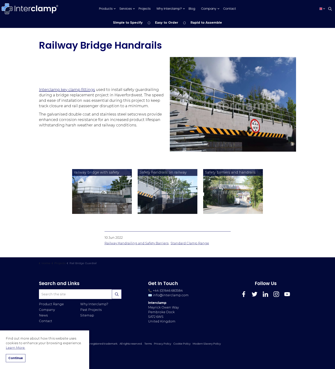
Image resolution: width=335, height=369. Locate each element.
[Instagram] (276, 294)
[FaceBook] (244, 294)
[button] (233, 104)
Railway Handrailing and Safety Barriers (136, 243)
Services (125, 8)
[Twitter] (254, 294)
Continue (15, 358)
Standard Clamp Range (190, 243)
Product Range (51, 304)
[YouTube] (287, 294)
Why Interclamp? (169, 8)
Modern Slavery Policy (207, 343)
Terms (148, 343)
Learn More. (15, 348)
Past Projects (91, 310)
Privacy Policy (162, 343)
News (43, 315)
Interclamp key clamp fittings (67, 89)
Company (208, 8)
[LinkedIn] (265, 294)
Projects (145, 8)
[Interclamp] (30, 9)
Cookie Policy (182, 343)
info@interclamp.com (171, 295)
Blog (192, 8)
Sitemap (87, 315)
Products (106, 8)
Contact (229, 8)
